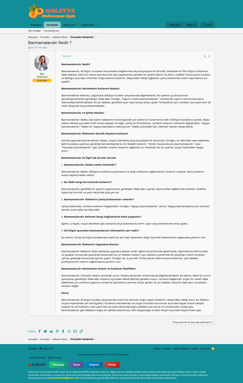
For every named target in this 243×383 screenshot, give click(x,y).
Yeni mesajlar (34, 30)
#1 (209, 56)
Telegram (94, 364)
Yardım (194, 348)
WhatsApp (58, 364)
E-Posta (112, 364)
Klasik (34, 348)
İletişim (157, 348)
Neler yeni (69, 24)
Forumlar (52, 24)
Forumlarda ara (51, 30)
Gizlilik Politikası (181, 348)
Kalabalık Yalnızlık (37, 357)
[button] (77, 25)
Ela (31, 47)
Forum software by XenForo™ (103, 354)
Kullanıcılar (87, 24)
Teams (76, 364)
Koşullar (167, 348)
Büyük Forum (54, 357)
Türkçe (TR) (47, 348)
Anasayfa (36, 24)
